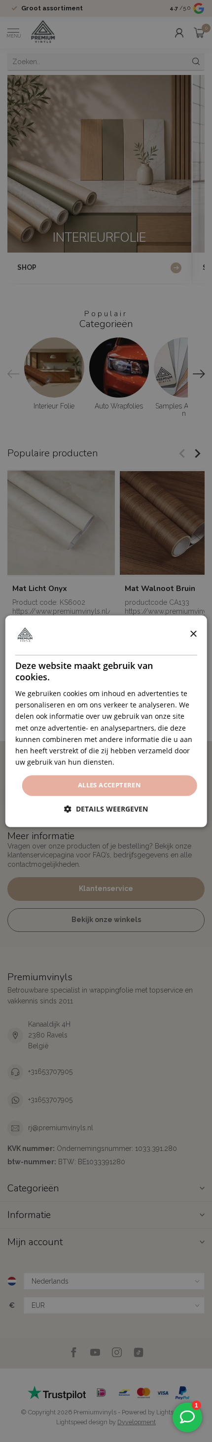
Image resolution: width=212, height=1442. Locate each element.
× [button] (193, 634)
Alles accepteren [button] (109, 784)
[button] (106, 808)
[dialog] (106, 721)
